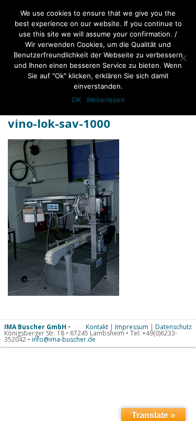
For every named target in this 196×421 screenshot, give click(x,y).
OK (76, 99)
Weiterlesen (105, 99)
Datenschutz (173, 326)
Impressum (131, 326)
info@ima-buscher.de (64, 339)
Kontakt (97, 326)
